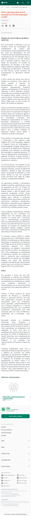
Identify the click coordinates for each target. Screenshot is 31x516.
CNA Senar (5, 477)
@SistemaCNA (6, 485)
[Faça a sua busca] (22, 2)
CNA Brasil (5, 483)
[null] (2, 25)
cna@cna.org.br (7, 495)
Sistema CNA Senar (23, 477)
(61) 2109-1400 (14, 493)
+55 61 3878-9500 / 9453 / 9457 (11, 504)
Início (2, 7)
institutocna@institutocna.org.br (8, 496)
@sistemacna (22, 475)
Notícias (8, 7)
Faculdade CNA (6, 480)
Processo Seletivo (6, 430)
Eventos (3, 435)
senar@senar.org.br (16, 495)
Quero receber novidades (15, 416)
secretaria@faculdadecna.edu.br (11, 505)
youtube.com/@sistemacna (9, 475)
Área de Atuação (6, 432)
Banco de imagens (23, 483)
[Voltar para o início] (17, 2)
